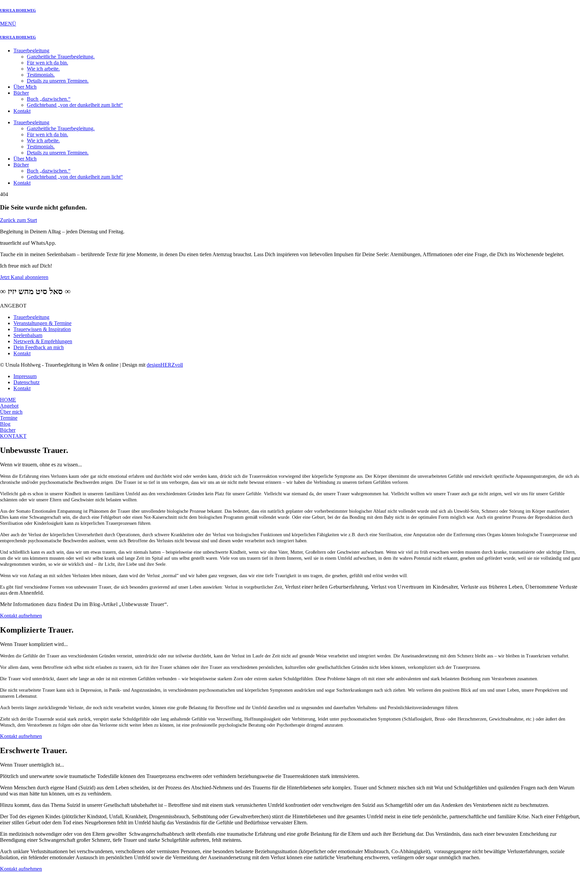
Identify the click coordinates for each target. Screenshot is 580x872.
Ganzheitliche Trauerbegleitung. (61, 56)
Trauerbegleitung (31, 50)
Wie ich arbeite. (43, 69)
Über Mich (25, 87)
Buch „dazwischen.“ (48, 99)
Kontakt (22, 111)
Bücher (21, 93)
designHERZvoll (165, 365)
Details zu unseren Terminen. (58, 81)
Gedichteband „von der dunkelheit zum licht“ (75, 105)
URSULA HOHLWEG (18, 10)
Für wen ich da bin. (47, 62)
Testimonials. (41, 75)
